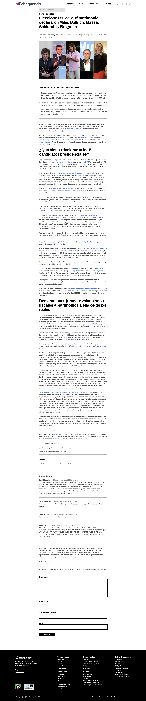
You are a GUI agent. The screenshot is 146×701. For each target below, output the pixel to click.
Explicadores (61, 666)
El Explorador (87, 666)
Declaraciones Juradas (48, 464)
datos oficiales (96, 217)
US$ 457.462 (88, 162)
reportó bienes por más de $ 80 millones (59, 162)
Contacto (20, 671)
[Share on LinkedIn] (104, 35)
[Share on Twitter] (102, 35)
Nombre (43, 602)
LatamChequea (62, 686)
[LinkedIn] (27, 697)
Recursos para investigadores (92, 685)
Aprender (93, 4)
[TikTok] (30, 697)
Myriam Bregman (45, 142)
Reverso (57, 434)
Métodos (118, 664)
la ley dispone (74, 344)
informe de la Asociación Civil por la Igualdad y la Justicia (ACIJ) (63, 392)
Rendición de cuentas (122, 674)
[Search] (117, 4)
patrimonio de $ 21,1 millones (94, 248)
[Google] (20, 697)
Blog (58, 680)
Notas (81, 4)
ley (42, 370)
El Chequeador (87, 674)
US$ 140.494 (54, 217)
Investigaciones (62, 668)
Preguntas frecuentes (122, 676)
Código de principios (121, 666)
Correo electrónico (48, 612)
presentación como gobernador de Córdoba (58, 188)
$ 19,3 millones (72, 268)
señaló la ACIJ (99, 419)
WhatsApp (45, 448)
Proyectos (118, 670)
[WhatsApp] (36, 697)
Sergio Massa (50, 140)
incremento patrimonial (47, 208)
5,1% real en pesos (90, 242)
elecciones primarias (74, 129)
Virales (59, 661)
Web (41, 623)
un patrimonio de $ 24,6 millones (88, 215)
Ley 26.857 (92, 324)
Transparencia (119, 661)
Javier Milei (62, 137)
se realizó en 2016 (82, 346)
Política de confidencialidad (117, 697)
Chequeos (60, 659)
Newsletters (61, 676)
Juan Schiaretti (75, 140)
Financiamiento (120, 672)
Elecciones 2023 (65, 464)
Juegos (85, 678)
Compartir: (95, 35)
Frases (59, 664)
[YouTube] (39, 697)
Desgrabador (87, 659)
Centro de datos (46, 14)
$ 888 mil (104, 288)
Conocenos (69, 4)
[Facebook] (17, 697)
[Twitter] (33, 697)
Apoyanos (106, 4)
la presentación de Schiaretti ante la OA (74, 173)
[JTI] (29, 687)
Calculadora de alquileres (91, 664)
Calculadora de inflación (90, 661)
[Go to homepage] (31, 4)
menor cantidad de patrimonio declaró (83, 288)
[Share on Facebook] (99, 35)
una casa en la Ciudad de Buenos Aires (61, 251)
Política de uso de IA (121, 668)
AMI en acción (87, 676)
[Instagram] (23, 697)
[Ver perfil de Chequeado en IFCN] (18, 687)
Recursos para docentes (90, 680)
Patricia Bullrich (86, 137)
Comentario (45, 577)
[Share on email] (106, 35)
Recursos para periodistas (91, 682)
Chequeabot (87, 668)
